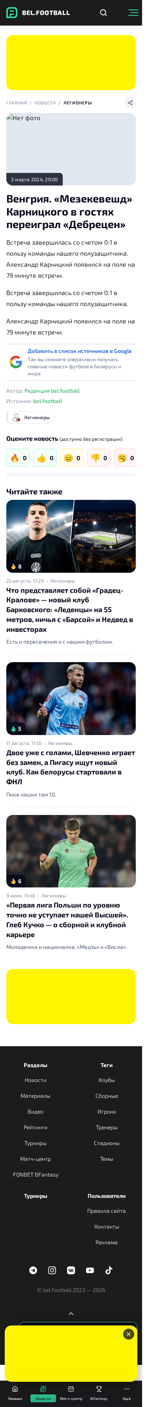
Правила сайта (106, 1210)
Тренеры (107, 1127)
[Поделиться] (130, 102)
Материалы (36, 1095)
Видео (35, 1111)
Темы (106, 1158)
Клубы (107, 1080)
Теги (107, 1065)
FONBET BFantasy (35, 1174)
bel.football (47, 400)
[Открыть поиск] (103, 12)
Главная (16, 102)
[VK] (71, 1270)
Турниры (35, 1143)
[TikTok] (109, 1270)
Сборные (107, 1095)
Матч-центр (35, 1158)
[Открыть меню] (133, 12)
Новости (45, 102)
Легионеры (78, 102)
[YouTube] (90, 1270)
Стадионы (107, 1143)
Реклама (107, 1242)
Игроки (106, 1111)
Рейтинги (35, 1127)
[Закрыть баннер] (128, 1334)
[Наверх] (71, 1314)
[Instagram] (52, 1270)
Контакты (106, 1226)
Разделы (35, 1065)
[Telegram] (33, 1270)
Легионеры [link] (62, 580)
